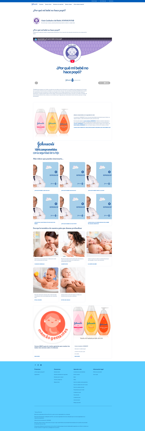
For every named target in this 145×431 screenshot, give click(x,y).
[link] (94, 1)
